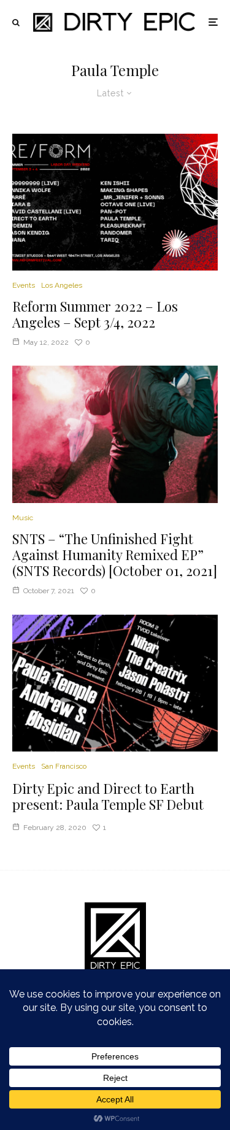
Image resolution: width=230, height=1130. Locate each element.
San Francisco (63, 766)
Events (23, 285)
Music (22, 517)
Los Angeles (61, 285)
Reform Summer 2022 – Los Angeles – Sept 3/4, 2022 (95, 314)
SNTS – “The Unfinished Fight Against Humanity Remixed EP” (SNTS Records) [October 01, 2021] (114, 555)
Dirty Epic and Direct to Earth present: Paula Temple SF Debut (108, 796)
